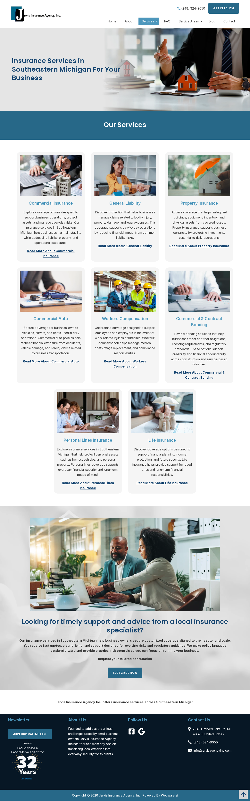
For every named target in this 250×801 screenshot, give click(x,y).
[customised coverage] (51, 175)
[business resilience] (199, 291)
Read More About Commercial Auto (51, 361)
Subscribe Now (125, 672)
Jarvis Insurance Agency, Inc (120, 795)
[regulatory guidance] (88, 412)
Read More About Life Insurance (162, 483)
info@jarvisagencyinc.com (213, 750)
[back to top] (242, 794)
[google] (143, 732)
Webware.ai (169, 795)
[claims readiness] (125, 291)
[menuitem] (112, 21)
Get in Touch (223, 8)
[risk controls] (125, 175)
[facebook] (133, 732)
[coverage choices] (125, 564)
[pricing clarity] (199, 175)
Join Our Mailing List (30, 734)
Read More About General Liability (125, 246)
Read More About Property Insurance (199, 246)
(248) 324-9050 (192, 8)
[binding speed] (51, 291)
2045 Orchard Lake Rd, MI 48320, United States (212, 731)
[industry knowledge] (162, 412)
